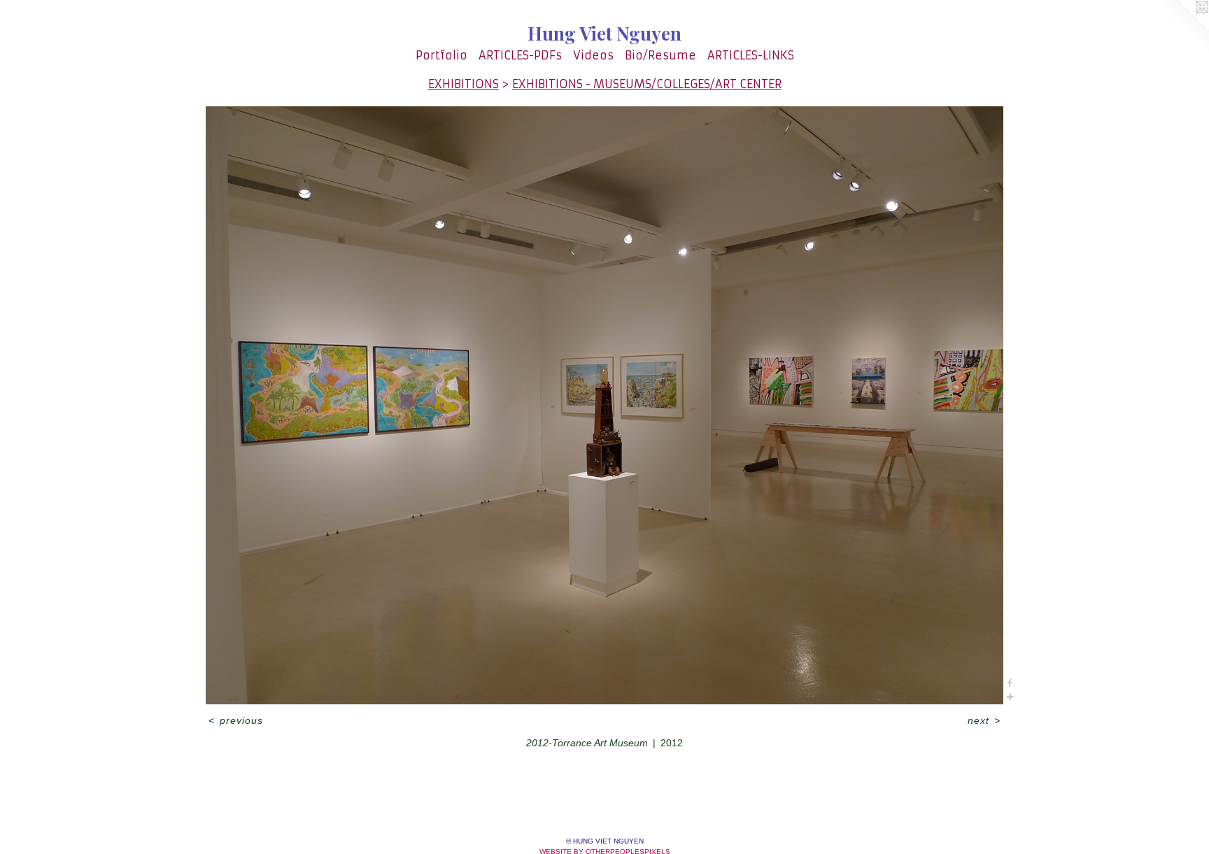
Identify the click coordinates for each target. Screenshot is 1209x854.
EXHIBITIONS (463, 84)
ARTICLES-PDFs (520, 55)
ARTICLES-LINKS (750, 55)
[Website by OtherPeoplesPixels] (1181, 28)
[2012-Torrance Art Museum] (604, 405)
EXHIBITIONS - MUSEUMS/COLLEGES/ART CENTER (647, 84)
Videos (593, 55)
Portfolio (441, 55)
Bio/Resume (660, 55)
